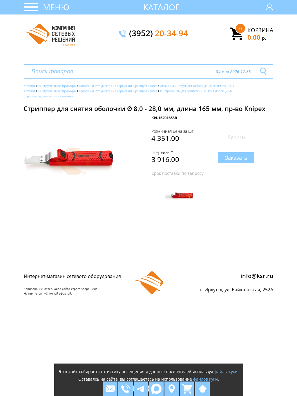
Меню (56, 7)
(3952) (158, 33)
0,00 (256, 37)
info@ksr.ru (257, 276)
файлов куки (205, 379)
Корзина (260, 30)
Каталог (161, 7)
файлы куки (226, 371)
